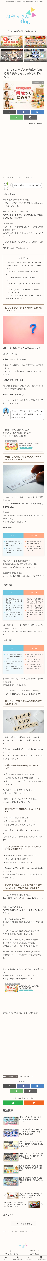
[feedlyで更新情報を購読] (13, 1102)
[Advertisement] (23, 149)
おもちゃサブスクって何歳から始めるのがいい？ (24, 262)
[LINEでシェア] (16, 117)
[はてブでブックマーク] (37, 112)
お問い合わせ (34, 1254)
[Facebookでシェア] (23, 112)
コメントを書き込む (23, 1224)
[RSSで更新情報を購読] (34, 1102)
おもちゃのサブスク (11, 1076)
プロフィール (34, 1251)
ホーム (12, 1251)
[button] (30, 117)
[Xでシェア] (9, 112)
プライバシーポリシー (12, 1254)
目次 (20, 258)
